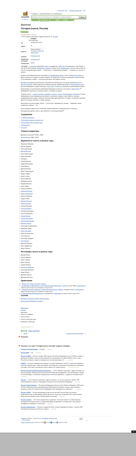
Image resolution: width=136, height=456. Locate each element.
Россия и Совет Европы (29, 385)
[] (39, 59)
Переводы (53, 20)
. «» (34, 284)
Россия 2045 (25, 352)
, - (35, 298)
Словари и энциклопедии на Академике (46, 14)
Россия (23, 380)
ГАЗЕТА (23, 363)
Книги (61, 20)
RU (84, 10)
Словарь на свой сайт (75, 10)
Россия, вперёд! (26, 399)
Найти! (82, 17)
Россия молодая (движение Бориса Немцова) (36, 370)
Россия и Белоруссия (28, 407)
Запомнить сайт (63, 10)
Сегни (25, 333)
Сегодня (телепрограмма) (29, 349)
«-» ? (42, 285)
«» (65, 68)
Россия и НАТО (26, 392)
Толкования (44, 20)
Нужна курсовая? (34, 331)
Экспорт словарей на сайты (27, 422)
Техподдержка (45, 418)
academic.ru (25, 19)
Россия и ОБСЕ (26, 356)
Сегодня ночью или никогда (74, 333)
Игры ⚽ (70, 20)
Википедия (35, 20)
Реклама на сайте (53, 418)
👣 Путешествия (26, 419)
